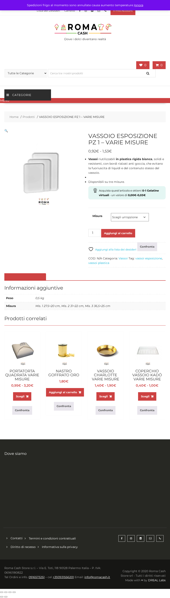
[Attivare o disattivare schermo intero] (5, 592)
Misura (97, 216)
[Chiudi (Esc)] (14, 592)
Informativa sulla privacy (60, 547)
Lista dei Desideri (48, 10)
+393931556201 (63, 577)
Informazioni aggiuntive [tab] (24, 277)
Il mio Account (123, 10)
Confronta (147, 246)
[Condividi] (10, 592)
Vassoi (123, 258)
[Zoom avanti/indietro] (1, 592)
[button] (85, 100)
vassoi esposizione (148, 258)
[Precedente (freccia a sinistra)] (1, 596)
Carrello (69, 10)
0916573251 (37, 577)
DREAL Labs (157, 580)
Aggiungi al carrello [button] (63, 392)
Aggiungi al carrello (118, 233)
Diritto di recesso (23, 547)
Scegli (20, 396)
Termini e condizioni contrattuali (52, 538)
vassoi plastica (98, 263)
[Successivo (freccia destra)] (5, 596)
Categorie (21, 95)
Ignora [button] (138, 5)
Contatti (17, 538)
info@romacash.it (97, 577)
